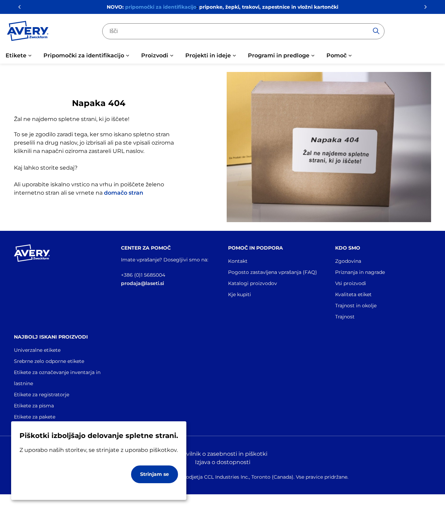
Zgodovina (348, 261)
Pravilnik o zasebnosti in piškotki (222, 454)
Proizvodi (154, 55)
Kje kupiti (239, 294)
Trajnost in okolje (356, 305)
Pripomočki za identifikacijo (83, 55)
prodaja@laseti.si (142, 283)
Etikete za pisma (34, 406)
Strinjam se (154, 474)
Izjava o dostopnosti (222, 462)
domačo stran (123, 192)
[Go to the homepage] (28, 32)
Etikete (16, 55)
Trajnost (345, 317)
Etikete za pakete (34, 417)
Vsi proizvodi (350, 283)
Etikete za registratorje (41, 394)
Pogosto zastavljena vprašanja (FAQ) (272, 272)
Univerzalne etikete (37, 350)
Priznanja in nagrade (360, 272)
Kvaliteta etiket (353, 294)
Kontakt (238, 261)
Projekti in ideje (208, 55)
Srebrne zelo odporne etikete (49, 361)
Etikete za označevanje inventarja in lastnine (57, 378)
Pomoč (336, 55)
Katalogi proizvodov (252, 283)
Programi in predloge (278, 55)
